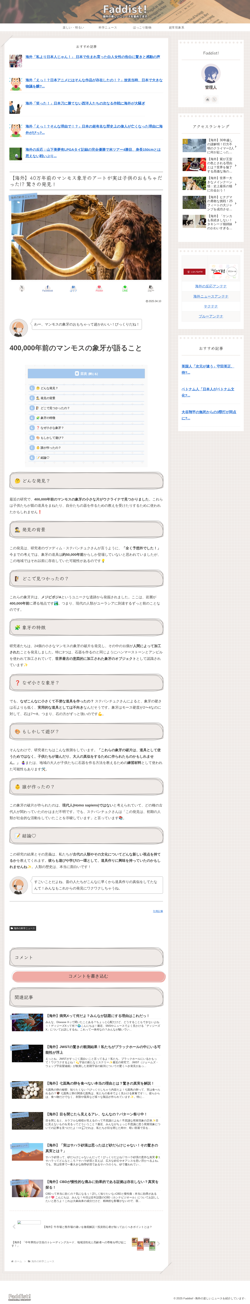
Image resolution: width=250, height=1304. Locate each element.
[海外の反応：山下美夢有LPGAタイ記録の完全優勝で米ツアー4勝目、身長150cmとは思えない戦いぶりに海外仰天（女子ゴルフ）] (15, 154)
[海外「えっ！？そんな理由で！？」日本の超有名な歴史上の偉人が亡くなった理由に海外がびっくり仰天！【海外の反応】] (15, 130)
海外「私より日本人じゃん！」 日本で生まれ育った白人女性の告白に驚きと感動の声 (93, 57)
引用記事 (158, 911)
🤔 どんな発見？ (47, 388)
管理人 (211, 87)
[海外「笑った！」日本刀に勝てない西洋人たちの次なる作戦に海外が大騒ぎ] (15, 107)
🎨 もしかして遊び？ (50, 437)
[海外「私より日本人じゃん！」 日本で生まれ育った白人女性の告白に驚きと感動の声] (15, 61)
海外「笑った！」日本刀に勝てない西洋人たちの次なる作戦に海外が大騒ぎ (85, 103)
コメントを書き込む (88, 976)
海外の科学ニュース (24, 928)
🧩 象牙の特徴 (45, 417)
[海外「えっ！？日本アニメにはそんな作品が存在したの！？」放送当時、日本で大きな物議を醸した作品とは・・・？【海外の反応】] (15, 84)
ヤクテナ (211, 306)
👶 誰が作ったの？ (48, 447)
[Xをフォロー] (214, 99)
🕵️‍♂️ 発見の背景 (45, 398)
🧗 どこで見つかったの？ (53, 408)
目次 (83, 374)
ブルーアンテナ (211, 316)
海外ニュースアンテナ (211, 296)
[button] (150, 289)
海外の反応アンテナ (211, 286)
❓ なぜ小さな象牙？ (50, 427)
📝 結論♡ (42, 457)
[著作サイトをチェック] (207, 99)
